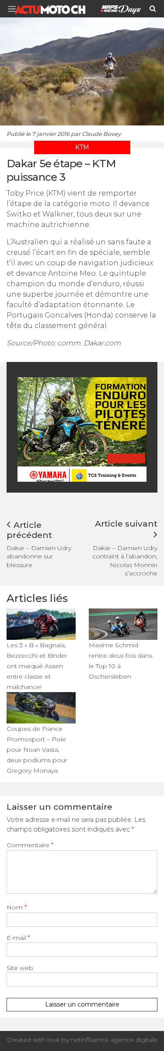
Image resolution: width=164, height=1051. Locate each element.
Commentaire (30, 845)
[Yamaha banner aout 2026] (83, 429)
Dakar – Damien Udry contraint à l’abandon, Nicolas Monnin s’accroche (124, 560)
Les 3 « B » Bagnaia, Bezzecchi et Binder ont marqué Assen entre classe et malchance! (37, 666)
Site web (20, 968)
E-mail (18, 938)
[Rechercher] (153, 8)
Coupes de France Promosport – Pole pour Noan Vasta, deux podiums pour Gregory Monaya (37, 749)
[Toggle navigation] (14, 9)
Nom (17, 907)
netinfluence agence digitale (114, 1040)
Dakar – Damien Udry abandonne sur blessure (39, 556)
